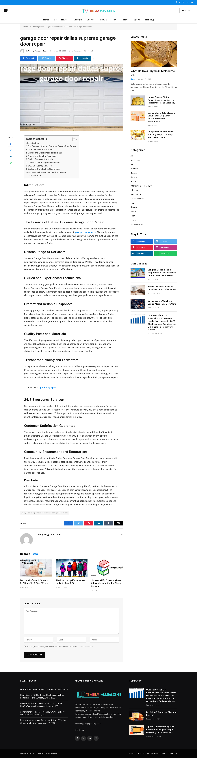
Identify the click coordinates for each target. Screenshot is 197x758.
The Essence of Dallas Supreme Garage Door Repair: (52, 146)
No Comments (77, 51)
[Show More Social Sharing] (94, 58)
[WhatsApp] (10, 162)
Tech (113, 20)
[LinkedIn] (10, 156)
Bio (55, 20)
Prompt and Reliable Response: (42, 156)
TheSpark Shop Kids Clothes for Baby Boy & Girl (70, 582)
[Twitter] (10, 150)
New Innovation (137, 199)
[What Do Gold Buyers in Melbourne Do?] (154, 54)
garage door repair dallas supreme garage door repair (44, 513)
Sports (137, 20)
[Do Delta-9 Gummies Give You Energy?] (136, 716)
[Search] (192, 2)
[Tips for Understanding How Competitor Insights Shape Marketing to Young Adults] (136, 730)
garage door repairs (85, 232)
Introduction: (33, 143)
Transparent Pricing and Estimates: (43, 162)
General (134, 177)
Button (186, 10)
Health (103, 20)
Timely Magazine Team (37, 51)
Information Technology (141, 186)
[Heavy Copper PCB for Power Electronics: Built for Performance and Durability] (138, 100)
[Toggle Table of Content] (73, 139)
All (132, 156)
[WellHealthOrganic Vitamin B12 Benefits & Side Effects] (36, 568)
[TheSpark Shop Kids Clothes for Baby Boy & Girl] (72, 568)
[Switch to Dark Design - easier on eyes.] (188, 2)
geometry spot (48, 387)
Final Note (37, 175)
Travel (126, 20)
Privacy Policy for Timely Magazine (151, 753)
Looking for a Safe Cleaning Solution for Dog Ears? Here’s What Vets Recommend (161, 117)
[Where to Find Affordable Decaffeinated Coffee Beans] (138, 290)
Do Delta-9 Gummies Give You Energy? (161, 713)
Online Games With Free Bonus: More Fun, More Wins (162, 302)
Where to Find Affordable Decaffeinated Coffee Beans (162, 288)
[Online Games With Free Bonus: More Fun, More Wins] (138, 304)
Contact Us (172, 753)
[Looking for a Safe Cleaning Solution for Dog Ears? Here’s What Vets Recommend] (138, 116)
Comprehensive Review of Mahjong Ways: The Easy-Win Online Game (161, 134)
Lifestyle (77, 20)
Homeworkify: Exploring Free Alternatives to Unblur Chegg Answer (106, 583)
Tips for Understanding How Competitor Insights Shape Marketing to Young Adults (160, 729)
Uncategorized (137, 224)
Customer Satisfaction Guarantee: (44, 169)
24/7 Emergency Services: (40, 166)
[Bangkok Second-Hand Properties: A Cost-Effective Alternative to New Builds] (138, 273)
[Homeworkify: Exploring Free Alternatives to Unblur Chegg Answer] (107, 568)
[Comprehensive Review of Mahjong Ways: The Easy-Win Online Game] (138, 135)
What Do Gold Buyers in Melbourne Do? (153, 72)
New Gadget (136, 194)
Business (91, 20)
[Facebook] (10, 144)
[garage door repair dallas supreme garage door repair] (71, 97)
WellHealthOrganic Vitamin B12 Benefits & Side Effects (34, 581)
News (64, 20)
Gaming (134, 173)
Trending (149, 20)
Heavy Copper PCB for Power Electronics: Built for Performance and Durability (161, 100)
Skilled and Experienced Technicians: (45, 153)
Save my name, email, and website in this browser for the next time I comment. (60, 647)
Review (134, 207)
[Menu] (6, 10)
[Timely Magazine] (98, 10)
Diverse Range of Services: (40, 149)
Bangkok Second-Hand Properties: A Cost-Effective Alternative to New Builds (162, 272)
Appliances (135, 160)
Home (46, 20)
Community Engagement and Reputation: (47, 172)
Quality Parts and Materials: (40, 159)
